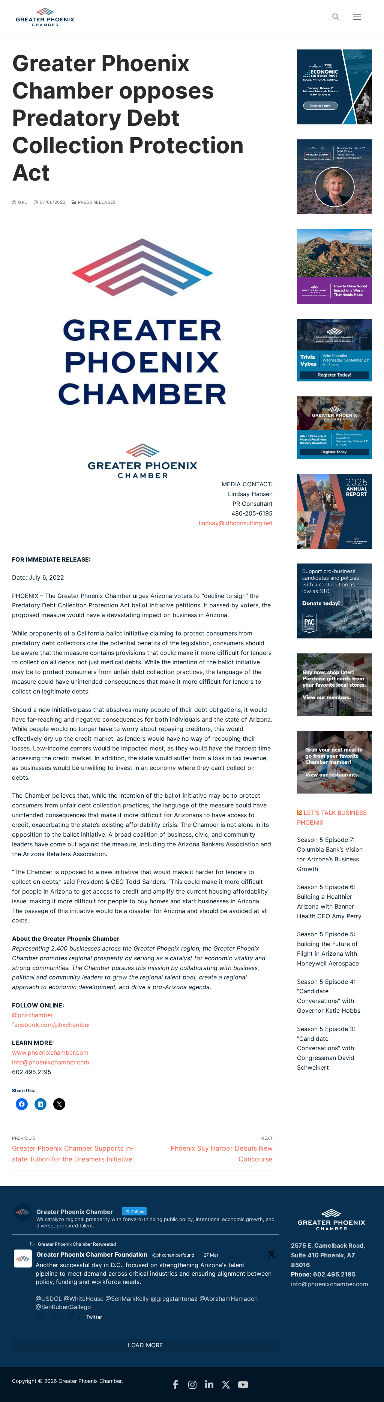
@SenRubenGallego (63, 1307)
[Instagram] (192, 1384)
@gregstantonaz (174, 1298)
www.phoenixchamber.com (50, 1052)
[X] (226, 1384)
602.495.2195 (334, 1274)
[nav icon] (357, 17)
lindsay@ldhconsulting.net (236, 523)
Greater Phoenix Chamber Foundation (91, 1254)
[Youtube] (242, 1384)
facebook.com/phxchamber (51, 1024)
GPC (22, 202)
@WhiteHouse (84, 1298)
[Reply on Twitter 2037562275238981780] (41, 1318)
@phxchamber (32, 1015)
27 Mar (211, 1255)
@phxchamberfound (173, 1255)
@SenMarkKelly (127, 1298)
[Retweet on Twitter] (32, 1244)
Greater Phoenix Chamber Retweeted (77, 1244)
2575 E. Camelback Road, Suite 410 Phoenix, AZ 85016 (328, 1255)
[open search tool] (335, 16)
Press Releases (96, 202)
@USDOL (49, 1298)
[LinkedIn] (209, 1384)
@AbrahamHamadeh (229, 1298)
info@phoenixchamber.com (50, 1062)
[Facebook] (175, 1384)
